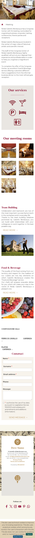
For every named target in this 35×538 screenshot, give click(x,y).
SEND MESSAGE (17, 417)
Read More (18, 536)
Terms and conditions (17, 461)
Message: (7, 389)
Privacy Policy (17, 460)
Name (6, 358)
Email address (9, 374)
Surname (7, 366)
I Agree (29, 534)
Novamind (21, 464)
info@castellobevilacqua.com (19, 456)
